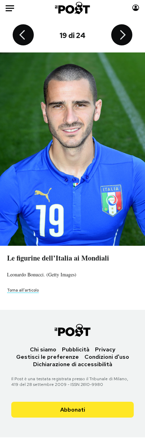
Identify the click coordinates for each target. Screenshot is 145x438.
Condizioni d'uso (106, 357)
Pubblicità (75, 349)
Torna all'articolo (23, 290)
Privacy (105, 349)
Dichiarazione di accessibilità (72, 364)
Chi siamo (43, 349)
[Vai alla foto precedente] (23, 35)
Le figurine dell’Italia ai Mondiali (58, 258)
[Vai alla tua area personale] (135, 8)
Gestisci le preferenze (47, 357)
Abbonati (72, 409)
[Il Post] (73, 8)
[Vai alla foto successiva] (121, 35)
